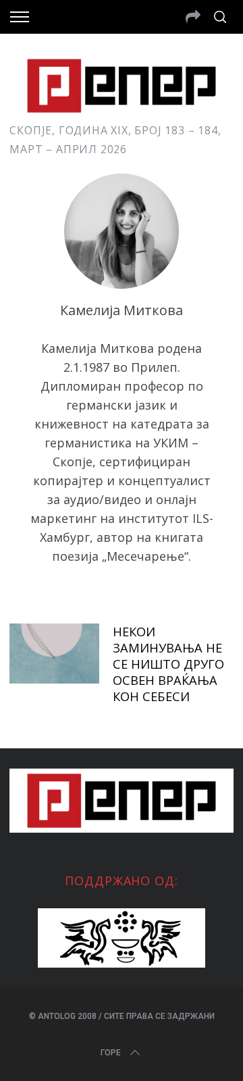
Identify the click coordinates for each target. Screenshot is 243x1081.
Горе (111, 1052)
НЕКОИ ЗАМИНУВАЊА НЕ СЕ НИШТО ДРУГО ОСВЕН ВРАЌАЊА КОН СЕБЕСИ (168, 663)
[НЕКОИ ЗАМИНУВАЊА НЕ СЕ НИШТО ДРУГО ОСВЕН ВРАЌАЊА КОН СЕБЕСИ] (54, 653)
